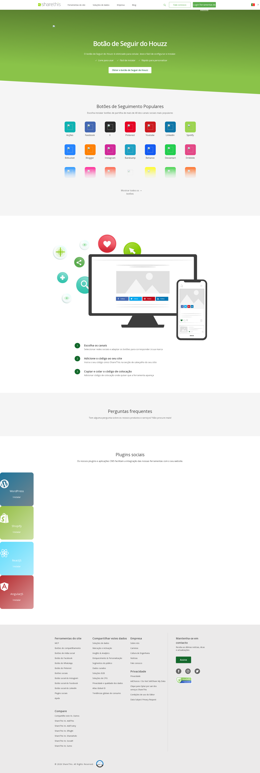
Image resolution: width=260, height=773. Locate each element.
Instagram (110, 157)
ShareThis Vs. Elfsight (64, 731)
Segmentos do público (102, 663)
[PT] (255, 5)
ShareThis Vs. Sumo (63, 746)
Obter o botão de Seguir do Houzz (130, 70)
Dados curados (99, 668)
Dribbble (190, 157)
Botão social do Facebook (66, 683)
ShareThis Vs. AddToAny (65, 726)
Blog (134, 5)
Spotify (190, 135)
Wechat (170, 180)
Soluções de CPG (100, 678)
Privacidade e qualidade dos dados (107, 683)
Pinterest (130, 135)
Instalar (17, 497)
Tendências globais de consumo (106, 693)
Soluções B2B (98, 673)
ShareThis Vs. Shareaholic (66, 736)
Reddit (190, 180)
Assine (183, 659)
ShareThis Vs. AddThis (64, 721)
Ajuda (57, 698)
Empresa (121, 5)
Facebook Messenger (70, 182)
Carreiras (134, 648)
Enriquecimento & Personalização (107, 658)
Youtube (150, 135)
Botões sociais (61, 673)
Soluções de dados (101, 5)
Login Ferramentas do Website (204, 7)
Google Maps (130, 182)
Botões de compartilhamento (68, 648)
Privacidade (135, 676)
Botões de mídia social (65, 653)
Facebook (90, 135)
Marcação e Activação (102, 648)
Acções (69, 135)
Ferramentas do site (76, 5)
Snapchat (150, 180)
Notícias (134, 658)
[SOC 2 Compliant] (100, 764)
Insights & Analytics (101, 653)
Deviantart (170, 157)
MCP (57, 643)
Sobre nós (134, 643)
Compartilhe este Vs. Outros (67, 716)
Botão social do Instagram (66, 678)
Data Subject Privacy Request (143, 699)
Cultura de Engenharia (140, 653)
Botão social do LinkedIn (66, 688)
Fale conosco (179, 4)
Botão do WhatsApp (64, 663)
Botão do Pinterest (63, 668)
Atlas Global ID (98, 688)
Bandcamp (130, 157)
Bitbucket (70, 157)
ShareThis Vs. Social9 (64, 741)
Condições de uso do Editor (142, 694)
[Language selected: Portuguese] (255, 5)
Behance (150, 157)
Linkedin (170, 135)
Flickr (89, 180)
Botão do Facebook (63, 658)
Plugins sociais (61, 693)
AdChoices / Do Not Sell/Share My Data (147, 681)
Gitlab (110, 180)
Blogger (90, 157)
